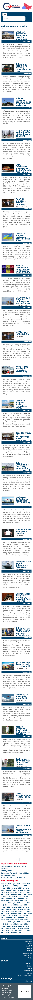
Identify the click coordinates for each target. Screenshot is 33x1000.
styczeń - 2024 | (17, 907)
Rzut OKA (29, 946)
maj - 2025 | (19, 894)
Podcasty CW (27, 953)
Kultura (29, 951)
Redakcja (29, 963)
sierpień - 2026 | (6, 884)
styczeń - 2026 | (17, 888)
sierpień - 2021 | (20, 930)
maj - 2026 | (5, 886)
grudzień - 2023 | (12, 909)
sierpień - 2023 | (20, 911)
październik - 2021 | (24, 928)
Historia (29, 948)
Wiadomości (28, 941)
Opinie (30, 944)
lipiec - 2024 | (17, 903)
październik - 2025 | (24, 890)
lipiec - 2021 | (10, 932)
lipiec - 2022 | (17, 922)
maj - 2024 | (5, 905)
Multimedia (28, 955)
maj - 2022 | (5, 924)
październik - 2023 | (24, 909)
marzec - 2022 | (23, 924)
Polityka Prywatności (25, 975)
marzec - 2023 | (6, 915)
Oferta (30, 968)
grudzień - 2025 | (12, 890)
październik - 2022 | (8, 920)
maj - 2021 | (19, 932)
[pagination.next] (27, 859)
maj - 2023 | (19, 913)
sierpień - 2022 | (6, 922)
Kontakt (29, 966)
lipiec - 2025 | (10, 894)
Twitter (29, 981)
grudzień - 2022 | (12, 918)
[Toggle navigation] (4, 14)
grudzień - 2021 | (12, 928)
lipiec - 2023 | (10, 913)
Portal (30, 958)
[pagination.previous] (6, 859)
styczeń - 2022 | (17, 926)
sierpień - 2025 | (20, 892)
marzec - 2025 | (6, 896)
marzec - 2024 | (23, 905)
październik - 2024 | (8, 901)
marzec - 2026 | (23, 886)
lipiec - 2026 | (17, 884)
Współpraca (28, 971)
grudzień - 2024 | (12, 899)
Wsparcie (29, 973)
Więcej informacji (8, 997)
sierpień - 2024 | (6, 903)
